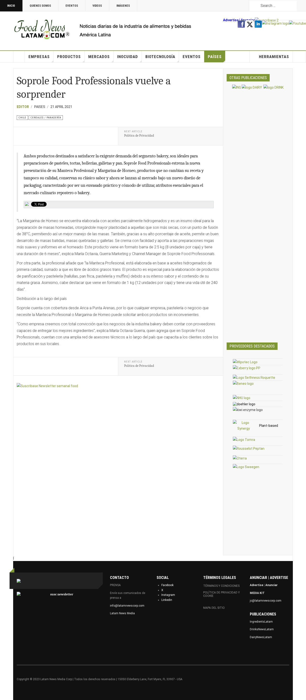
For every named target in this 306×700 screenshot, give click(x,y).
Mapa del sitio (214, 607)
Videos (97, 5)
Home (19, 56)
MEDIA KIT (257, 593)
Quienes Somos (40, 5)
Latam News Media (122, 613)
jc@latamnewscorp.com (265, 600)
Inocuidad (127, 56)
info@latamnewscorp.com (127, 605)
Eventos (72, 5)
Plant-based (268, 425)
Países (215, 56)
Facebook (167, 585)
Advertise (231, 20)
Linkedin (166, 600)
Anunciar (271, 585)
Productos (69, 56)
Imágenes (123, 5)
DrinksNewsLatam (262, 629)
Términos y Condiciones (221, 586)
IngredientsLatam (261, 621)
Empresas (39, 56)
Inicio (11, 5)
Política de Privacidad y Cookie (221, 594)
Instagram (168, 595)
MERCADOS (99, 56)
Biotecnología (160, 56)
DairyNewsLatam (261, 637)
